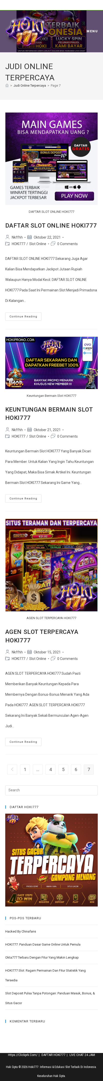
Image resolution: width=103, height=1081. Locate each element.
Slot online (37, 244)
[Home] (7, 85)
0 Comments (67, 244)
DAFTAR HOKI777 (54, 1055)
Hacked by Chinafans (20, 931)
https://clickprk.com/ (23, 1055)
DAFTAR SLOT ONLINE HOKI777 (51, 225)
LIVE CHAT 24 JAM (82, 1055)
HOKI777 (18, 244)
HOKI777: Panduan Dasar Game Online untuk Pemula (42, 944)
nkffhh (17, 237)
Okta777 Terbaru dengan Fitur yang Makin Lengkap (42, 957)
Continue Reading (26, 318)
